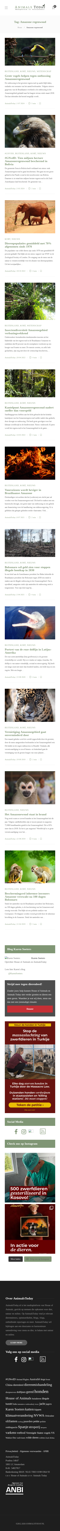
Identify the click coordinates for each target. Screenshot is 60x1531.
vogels (47, 1433)
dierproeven (11, 1392)
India (15, 1404)
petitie (36, 1421)
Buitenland (12, 71)
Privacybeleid (12, 1451)
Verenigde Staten (34, 1433)
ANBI (46, 1451)
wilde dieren (32, 1437)
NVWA (39, 1415)
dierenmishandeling (38, 1385)
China (9, 1384)
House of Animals (22, 962)
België (43, 1379)
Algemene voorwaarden (30, 1451)
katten (29, 1409)
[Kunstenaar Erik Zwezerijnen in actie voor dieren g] (30, 1229)
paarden (28, 1421)
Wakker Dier (11, 1438)
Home (20, 27)
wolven (42, 1438)
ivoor (37, 1404)
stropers (44, 1427)
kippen (37, 1409)
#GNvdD (9, 153)
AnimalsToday (10, 103)
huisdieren (36, 1398)
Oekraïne (49, 1416)
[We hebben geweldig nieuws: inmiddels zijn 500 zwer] (30, 1177)
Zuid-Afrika (49, 1438)
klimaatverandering (19, 1415)
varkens (11, 1432)
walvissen (21, 1438)
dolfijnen (21, 1392)
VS (52, 1432)
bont (48, 1379)
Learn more (16, 1343)
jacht (42, 1403)
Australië (35, 1379)
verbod (21, 1432)
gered (30, 1392)
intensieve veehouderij (25, 1404)
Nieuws (31, 71)
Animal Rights (22, 1379)
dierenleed (18, 1385)
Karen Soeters (38, 958)
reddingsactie (11, 1427)
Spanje (23, 1427)
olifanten (11, 1421)
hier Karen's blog (17, 969)
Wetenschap (44, 71)
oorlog (20, 1422)
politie (43, 1421)
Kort (23, 71)
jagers (49, 1404)
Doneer (30, 1009)
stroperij (34, 1427)
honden (41, 1391)
